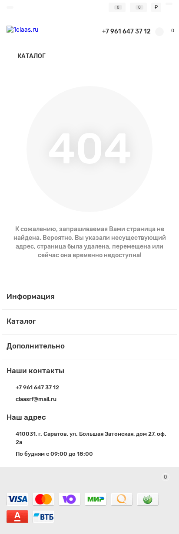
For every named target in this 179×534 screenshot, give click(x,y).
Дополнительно (36, 346)
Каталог (21, 321)
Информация (31, 296)
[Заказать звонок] (161, 510)
